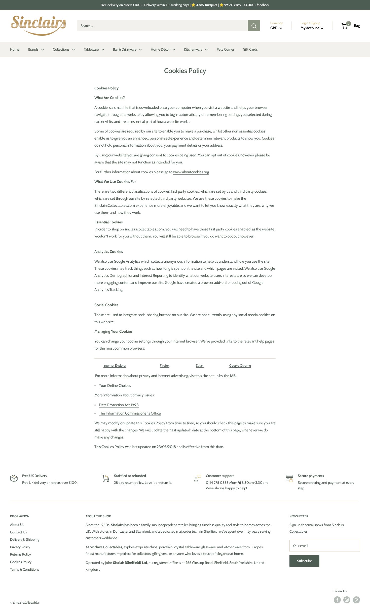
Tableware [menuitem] (91, 49)
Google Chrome (240, 365)
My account (310, 28)
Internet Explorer (114, 365)
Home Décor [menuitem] (160, 49)
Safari (200, 365)
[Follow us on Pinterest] (356, 599)
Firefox (164, 365)
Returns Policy (20, 554)
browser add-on (213, 282)
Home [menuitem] (14, 49)
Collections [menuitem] (61, 49)
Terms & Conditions (24, 569)
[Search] (254, 25)
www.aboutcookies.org (191, 172)
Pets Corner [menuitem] (225, 49)
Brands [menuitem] (33, 49)
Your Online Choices (115, 385)
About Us (17, 524)
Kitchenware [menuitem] (193, 49)
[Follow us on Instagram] (346, 599)
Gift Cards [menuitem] (250, 49)
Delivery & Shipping (24, 539)
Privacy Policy (20, 547)
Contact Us (18, 532)
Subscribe (304, 561)
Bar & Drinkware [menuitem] (124, 49)
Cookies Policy (20, 562)
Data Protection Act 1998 (119, 405)
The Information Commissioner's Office (130, 413)
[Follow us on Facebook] (337, 599)
